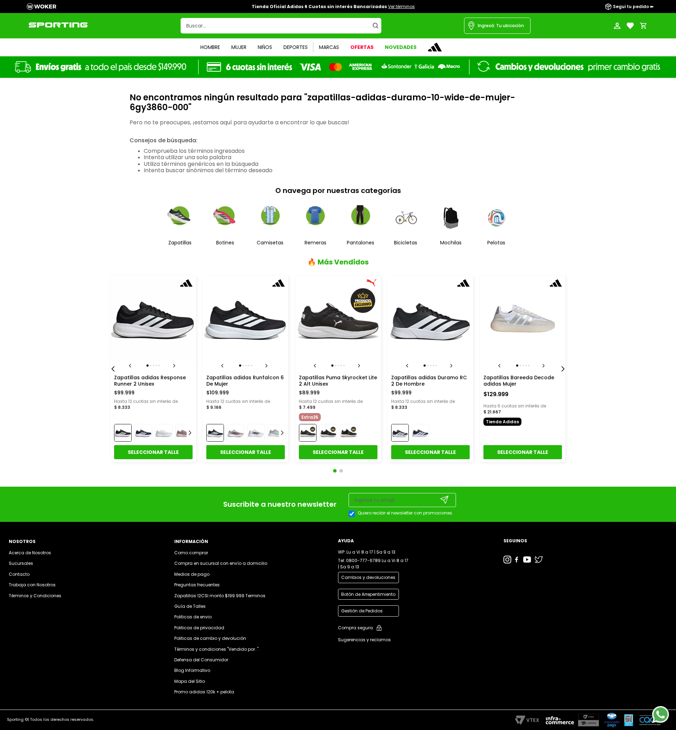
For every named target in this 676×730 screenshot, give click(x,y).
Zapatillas (180, 242)
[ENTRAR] (618, 26)
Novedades (401, 47)
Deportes (295, 47)
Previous (131, 365)
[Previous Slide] (113, 369)
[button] (497, 26)
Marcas (329, 47)
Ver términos (401, 7)
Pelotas (496, 242)
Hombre (210, 47)
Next (175, 365)
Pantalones (360, 242)
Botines (225, 242)
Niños (265, 47)
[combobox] (281, 25)
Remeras (315, 242)
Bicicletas (405, 242)
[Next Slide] (563, 369)
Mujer (238, 47)
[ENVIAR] (444, 500)
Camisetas (270, 242)
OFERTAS (362, 47)
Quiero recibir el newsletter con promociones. (405, 513)
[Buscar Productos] (377, 25)
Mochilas (451, 242)
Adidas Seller (435, 47)
